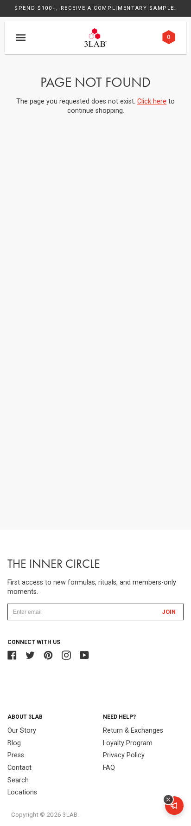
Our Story (21, 731)
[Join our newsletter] (174, 805)
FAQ (109, 768)
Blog (14, 743)
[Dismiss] (168, 799)
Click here (151, 101)
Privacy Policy (124, 755)
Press (15, 755)
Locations (22, 792)
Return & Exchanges (133, 731)
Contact (19, 768)
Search (18, 780)
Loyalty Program (128, 743)
